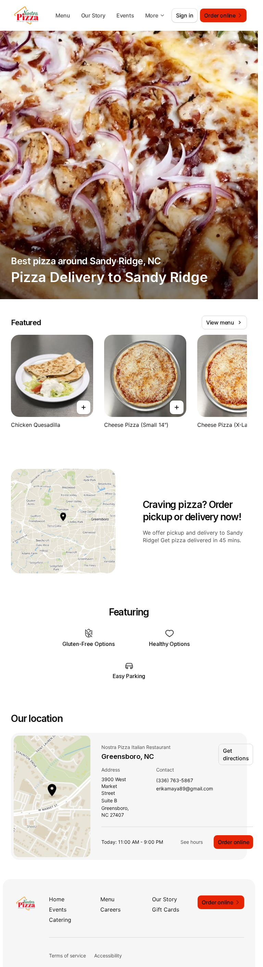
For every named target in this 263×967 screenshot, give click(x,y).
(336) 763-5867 (174, 780)
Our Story (93, 15)
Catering (60, 919)
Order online (233, 842)
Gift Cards (165, 909)
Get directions (236, 754)
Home (56, 899)
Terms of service (67, 955)
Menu (62, 15)
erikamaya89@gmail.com (184, 789)
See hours (191, 842)
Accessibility (108, 955)
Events (125, 15)
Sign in (184, 15)
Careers (110, 909)
